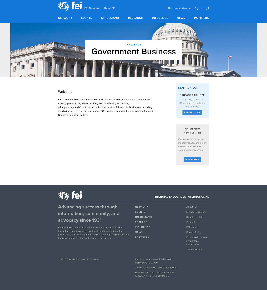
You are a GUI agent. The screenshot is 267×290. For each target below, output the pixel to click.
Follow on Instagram (159, 276)
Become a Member (180, 8)
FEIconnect (192, 227)
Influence (160, 18)
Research (135, 18)
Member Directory (196, 212)
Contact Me (192, 112)
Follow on (140, 276)
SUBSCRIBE (192, 159)
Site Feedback (194, 249)
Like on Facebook (165, 272)
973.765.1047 (192, 106)
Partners (201, 18)
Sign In (199, 8)
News (181, 18)
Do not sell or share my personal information (196, 241)
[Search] (207, 8)
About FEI (109, 8)
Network (65, 18)
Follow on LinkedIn (144, 272)
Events (86, 18)
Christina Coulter (192, 95)
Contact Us (192, 222)
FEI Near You (92, 8)
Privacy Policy (193, 232)
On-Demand (110, 18)
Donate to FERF (194, 217)
